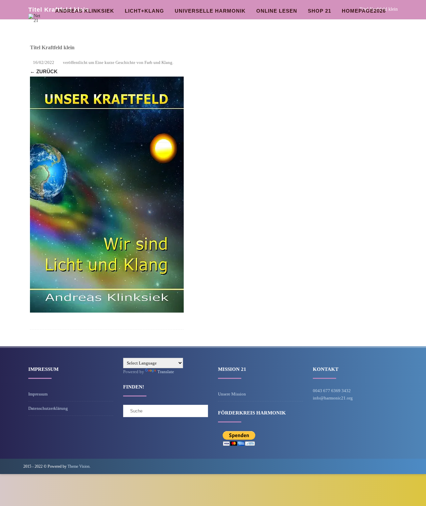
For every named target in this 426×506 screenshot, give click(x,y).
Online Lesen (276, 11)
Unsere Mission (232, 393)
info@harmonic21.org (333, 397)
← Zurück (44, 71)
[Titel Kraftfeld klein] (107, 195)
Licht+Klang (144, 11)
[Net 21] (37, 20)
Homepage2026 (364, 11)
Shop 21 (319, 11)
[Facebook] (397, 466)
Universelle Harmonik (210, 11)
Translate (165, 371)
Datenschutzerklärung (48, 408)
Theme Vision (79, 466)
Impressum (38, 393)
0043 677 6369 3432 (332, 390)
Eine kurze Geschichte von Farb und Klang (133, 62)
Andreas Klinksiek (84, 11)
